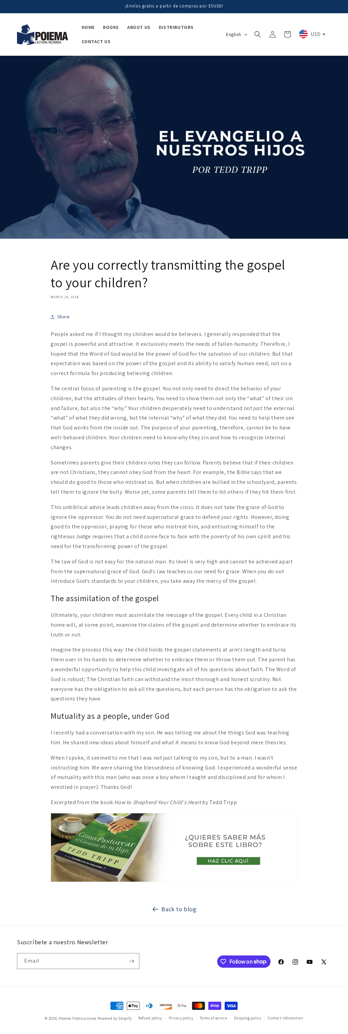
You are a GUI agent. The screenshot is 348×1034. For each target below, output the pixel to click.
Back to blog (178, 909)
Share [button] (63, 316)
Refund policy (150, 1018)
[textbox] (311, 34)
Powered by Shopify (115, 1018)
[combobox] (311, 34)
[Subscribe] (131, 961)
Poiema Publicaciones (78, 1018)
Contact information (285, 1018)
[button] (257, 34)
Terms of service (213, 1018)
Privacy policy (181, 1018)
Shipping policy (247, 1018)
